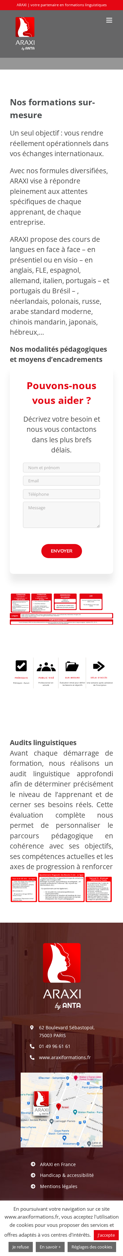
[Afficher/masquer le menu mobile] (109, 20)
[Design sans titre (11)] (62, 1075)
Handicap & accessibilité (67, 1175)
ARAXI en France (58, 1164)
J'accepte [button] (106, 1235)
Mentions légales (58, 1186)
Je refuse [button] (20, 1247)
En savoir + (50, 1247)
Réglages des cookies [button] (92, 1247)
